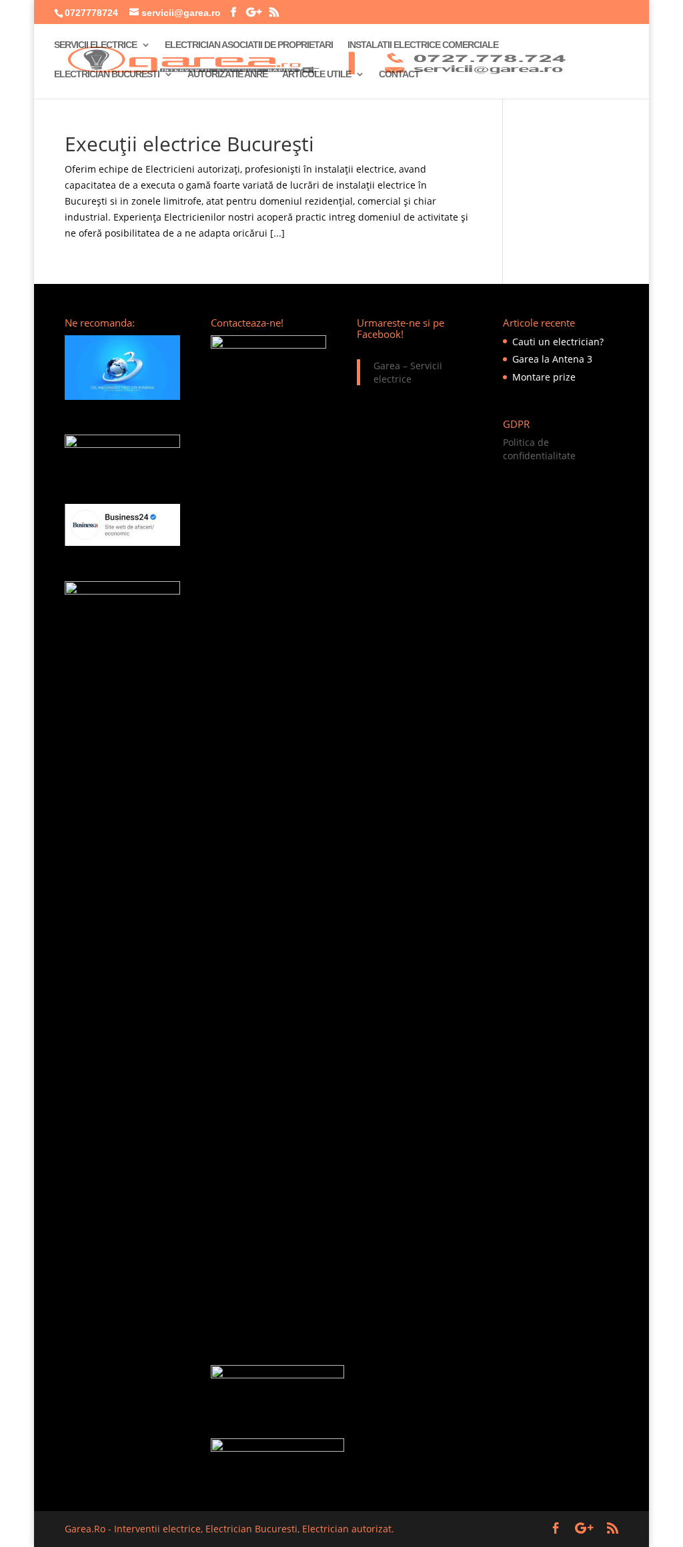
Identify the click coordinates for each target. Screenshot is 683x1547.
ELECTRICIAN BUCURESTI (106, 74)
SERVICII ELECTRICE (95, 45)
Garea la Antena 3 (552, 359)
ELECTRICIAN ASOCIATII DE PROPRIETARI (249, 45)
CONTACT (399, 74)
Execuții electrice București (189, 143)
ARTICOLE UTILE (316, 74)
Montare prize (544, 377)
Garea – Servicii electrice (408, 372)
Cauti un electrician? (558, 341)
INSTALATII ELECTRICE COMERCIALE (423, 45)
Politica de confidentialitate (539, 449)
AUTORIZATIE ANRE (227, 74)
